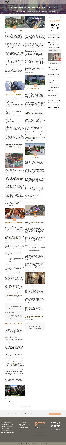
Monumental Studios (36, 56)
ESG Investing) (15, 203)
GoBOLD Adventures (39, 55)
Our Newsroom (37, 430)
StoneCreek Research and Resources (54, 47)
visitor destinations (37, 183)
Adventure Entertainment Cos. (32, 42)
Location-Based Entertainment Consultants (24, 425)
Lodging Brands (50, 82)
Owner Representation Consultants (7, 424)
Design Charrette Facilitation (24, 433)
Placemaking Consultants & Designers (24, 431)
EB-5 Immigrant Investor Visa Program (34, 137)
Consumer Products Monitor (52, 40)
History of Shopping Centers (52, 80)
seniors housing (7, 44)
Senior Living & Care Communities (53, 102)
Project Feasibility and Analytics (53, 95)
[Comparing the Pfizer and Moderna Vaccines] (15, 213)
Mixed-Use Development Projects (53, 90)
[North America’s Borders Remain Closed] (35, 149)
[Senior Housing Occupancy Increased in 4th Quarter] (15, 22)
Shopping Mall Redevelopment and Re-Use (54, 105)
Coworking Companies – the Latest (53, 69)
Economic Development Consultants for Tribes (34, 219)
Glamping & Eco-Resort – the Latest (53, 76)
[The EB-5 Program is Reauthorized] (35, 80)
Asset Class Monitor (51, 42)
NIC (5, 70)
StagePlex (30, 58)
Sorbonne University (15, 135)
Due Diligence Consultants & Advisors (7, 426)
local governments (20, 178)
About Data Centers (51, 71)
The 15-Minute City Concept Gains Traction (13, 94)
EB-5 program (29, 112)
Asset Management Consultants (7, 430)
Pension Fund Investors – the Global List (54, 93)
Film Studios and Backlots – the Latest (54, 74)
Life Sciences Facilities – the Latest (53, 84)
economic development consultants (35, 222)
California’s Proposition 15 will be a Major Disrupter (14, 323)
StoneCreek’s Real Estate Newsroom (54, 37)
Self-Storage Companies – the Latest (54, 100)
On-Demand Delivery (51, 92)
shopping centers (16, 364)
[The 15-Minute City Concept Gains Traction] (15, 85)
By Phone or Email (55, 413)
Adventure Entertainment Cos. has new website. (34, 30)
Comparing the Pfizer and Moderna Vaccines (13, 222)
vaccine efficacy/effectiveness (14, 238)
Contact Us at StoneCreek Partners (39, 428)
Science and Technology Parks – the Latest (54, 98)
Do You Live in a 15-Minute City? (17, 197)
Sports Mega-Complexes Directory (53, 104)
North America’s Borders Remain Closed (33, 157)
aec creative (42, 443)
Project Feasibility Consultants (6, 428)
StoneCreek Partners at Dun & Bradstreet (40, 433)
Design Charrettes (51, 72)
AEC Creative (28, 36)
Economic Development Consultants (7, 432)
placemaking (10, 98)
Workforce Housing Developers (53, 109)
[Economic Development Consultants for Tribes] (35, 210)
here (22, 74)
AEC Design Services (22, 422)
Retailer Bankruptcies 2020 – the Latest (54, 97)
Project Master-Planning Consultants (23, 428)
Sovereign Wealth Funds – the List (53, 107)
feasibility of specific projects (38, 253)
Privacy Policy (46, 443)
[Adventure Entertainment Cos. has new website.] (35, 22)
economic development (9, 180)
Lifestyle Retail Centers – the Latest (53, 85)
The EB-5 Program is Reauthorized (32, 88)
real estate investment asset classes (34, 241)
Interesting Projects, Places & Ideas (53, 45)
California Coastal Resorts (52, 65)
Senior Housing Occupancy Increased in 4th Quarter (14, 30)
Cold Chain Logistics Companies (53, 67)
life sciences (11, 288)
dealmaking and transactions (34, 268)
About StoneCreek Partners (6, 422)
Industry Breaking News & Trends (53, 44)
